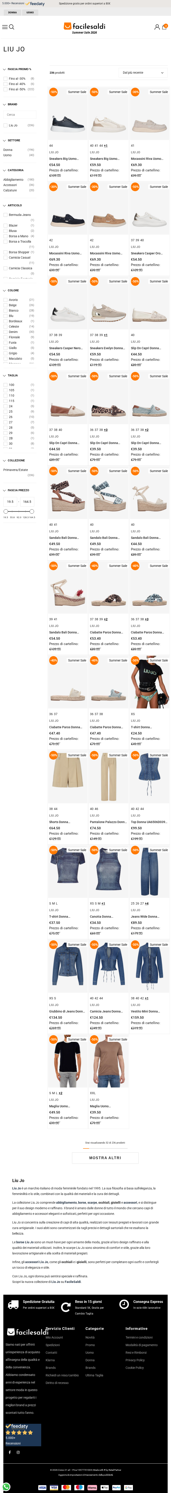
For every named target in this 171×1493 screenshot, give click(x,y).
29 (10, 433)
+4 (147, 903)
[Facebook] (10, 1452)
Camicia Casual (19, 257)
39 (137, 240)
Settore (14, 140)
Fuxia (12, 342)
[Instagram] (18, 1452)
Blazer (13, 225)
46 (96, 809)
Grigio (13, 353)
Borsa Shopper (19, 252)
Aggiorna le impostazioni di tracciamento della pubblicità (85, 1475)
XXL (93, 1093)
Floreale (14, 337)
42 (51, 240)
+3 (106, 430)
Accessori (10, 185)
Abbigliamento (13, 179)
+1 (106, 145)
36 (92, 430)
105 (11, 390)
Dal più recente (133, 72)
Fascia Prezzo (18, 490)
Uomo (7, 155)
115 (11, 401)
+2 (147, 430)
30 (10, 443)
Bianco (13, 310)
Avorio (13, 300)
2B (11, 438)
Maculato (15, 358)
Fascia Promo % (19, 69)
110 (11, 395)
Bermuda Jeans (20, 215)
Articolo (15, 205)
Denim (13, 332)
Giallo (13, 348)
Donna (7, 150)
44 (51, 145)
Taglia (13, 375)
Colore (13, 290)
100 (11, 385)
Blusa (13, 231)
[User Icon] (157, 27)
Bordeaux (15, 321)
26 (10, 417)
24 (10, 406)
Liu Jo (13, 125)
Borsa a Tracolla (20, 241)
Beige (12, 305)
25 (10, 411)
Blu (11, 316)
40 (92, 145)
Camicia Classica (20, 268)
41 (96, 145)
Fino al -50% (17, 89)
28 (10, 427)
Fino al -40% (17, 84)
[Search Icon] (11, 27)
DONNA (12, 12)
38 (55, 335)
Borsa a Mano (18, 236)
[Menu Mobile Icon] (5, 27)
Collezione (16, 460)
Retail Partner (115, 1470)
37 (132, 240)
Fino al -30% (17, 78)
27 (10, 422)
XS (133, 714)
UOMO (30, 12)
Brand (12, 104)
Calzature (10, 190)
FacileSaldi (73, 1282)
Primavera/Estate (15, 470)
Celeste (14, 326)
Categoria (16, 170)
